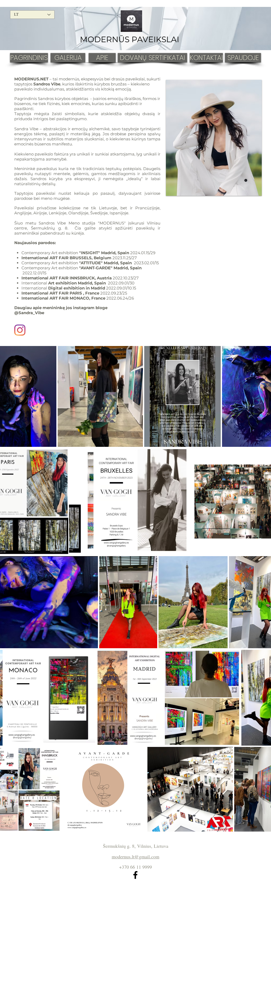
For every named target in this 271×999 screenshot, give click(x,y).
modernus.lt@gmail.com (135, 856)
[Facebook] (135, 875)
